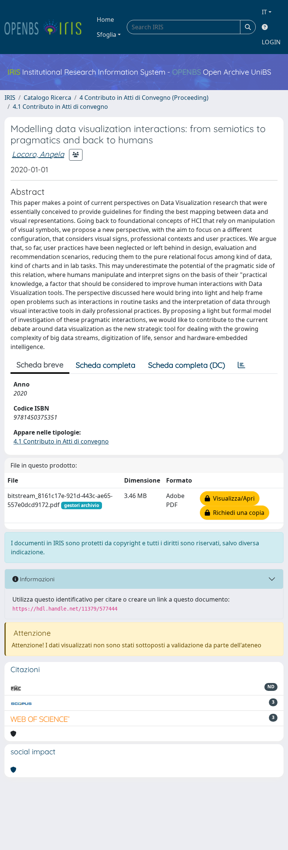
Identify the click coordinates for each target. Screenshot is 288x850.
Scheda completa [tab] (105, 365)
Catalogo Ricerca (47, 97)
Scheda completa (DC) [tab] (186, 365)
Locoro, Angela (38, 154)
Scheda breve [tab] (39, 364)
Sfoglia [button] (106, 34)
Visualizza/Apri (232, 498)
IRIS (9, 97)
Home (105, 19)
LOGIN (271, 42)
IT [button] (264, 12)
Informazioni (36, 579)
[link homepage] (46, 27)
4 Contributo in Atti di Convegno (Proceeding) (144, 97)
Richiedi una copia (237, 512)
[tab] (241, 365)
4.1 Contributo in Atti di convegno (60, 106)
